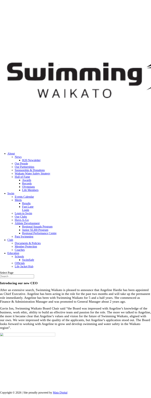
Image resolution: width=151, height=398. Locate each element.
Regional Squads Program (37, 226)
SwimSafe (28, 259)
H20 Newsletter (31, 160)
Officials (20, 263)
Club (10, 239)
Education (13, 253)
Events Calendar (24, 196)
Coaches (20, 249)
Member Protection (26, 246)
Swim (10, 193)
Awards (26, 180)
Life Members (30, 190)
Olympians (28, 186)
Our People (21, 163)
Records (27, 183)
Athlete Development (27, 223)
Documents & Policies (28, 243)
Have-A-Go (22, 220)
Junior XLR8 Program (35, 229)
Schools (19, 256)
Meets (18, 200)
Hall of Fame (22, 176)
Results (26, 203)
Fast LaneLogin (28, 208)
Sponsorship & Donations (30, 170)
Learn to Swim (23, 213)
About (11, 153)
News (18, 156)
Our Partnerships (24, 166)
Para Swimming (24, 236)
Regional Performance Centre (39, 233)
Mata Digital (60, 392)
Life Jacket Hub (24, 266)
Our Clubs (21, 216)
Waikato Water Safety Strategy (32, 173)
